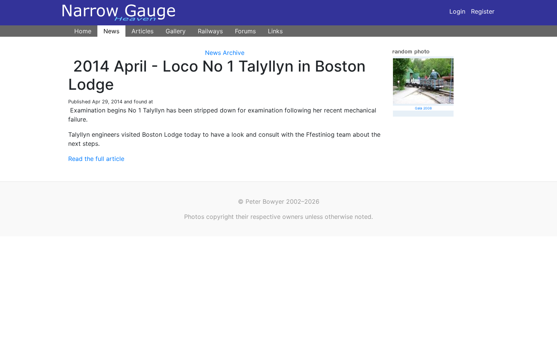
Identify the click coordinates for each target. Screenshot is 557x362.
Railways (210, 31)
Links (275, 31)
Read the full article (96, 158)
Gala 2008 (423, 108)
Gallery (176, 31)
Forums (245, 31)
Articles (142, 31)
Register (482, 11)
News (111, 31)
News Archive (224, 52)
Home (82, 31)
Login (457, 11)
